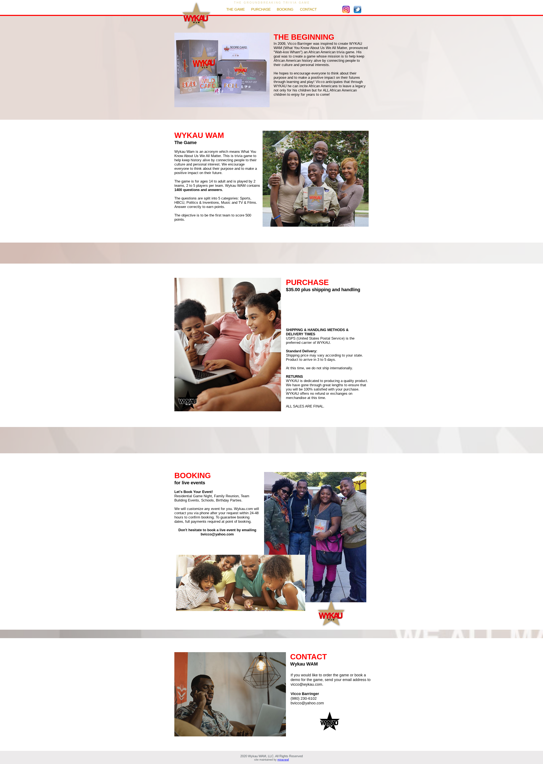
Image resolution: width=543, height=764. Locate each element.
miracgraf (283, 759)
